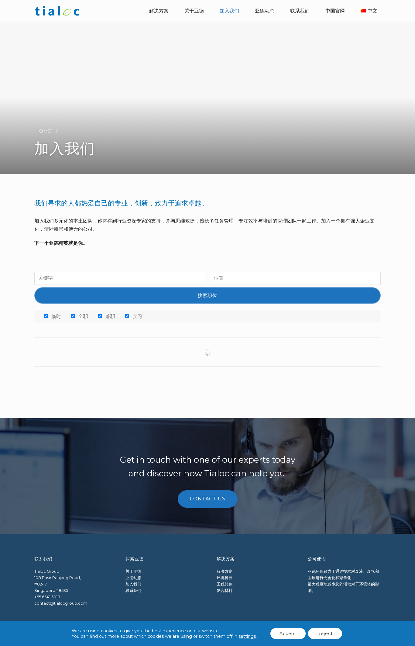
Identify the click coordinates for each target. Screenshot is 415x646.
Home (43, 131)
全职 (82, 316)
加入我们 (133, 584)
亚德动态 (133, 577)
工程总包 (224, 584)
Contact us (207, 499)
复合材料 (224, 590)
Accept (288, 633)
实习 (136, 316)
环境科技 (224, 577)
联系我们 (133, 590)
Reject (325, 633)
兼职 (109, 316)
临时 (55, 316)
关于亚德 (133, 571)
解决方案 (224, 571)
